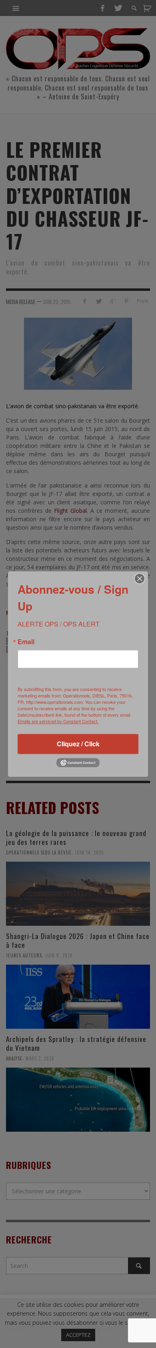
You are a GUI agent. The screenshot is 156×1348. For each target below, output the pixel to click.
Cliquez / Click (78, 743)
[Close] (140, 578)
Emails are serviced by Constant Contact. (58, 721)
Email (26, 642)
